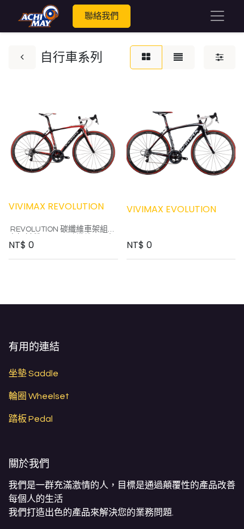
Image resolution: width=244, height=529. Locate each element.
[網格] (146, 57)
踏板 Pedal (31, 418)
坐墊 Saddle (33, 373)
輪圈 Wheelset (39, 396)
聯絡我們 (102, 16)
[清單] (178, 57)
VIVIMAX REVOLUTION (56, 206)
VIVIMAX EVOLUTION (171, 209)
